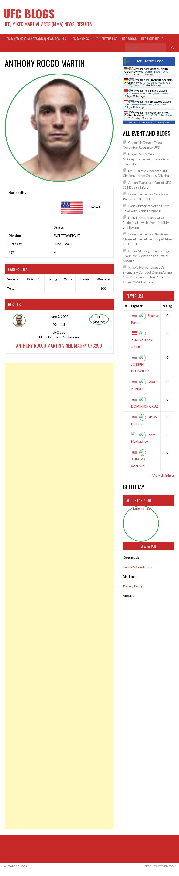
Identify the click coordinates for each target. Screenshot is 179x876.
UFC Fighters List (105, 38)
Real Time (147, 122)
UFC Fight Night (152, 38)
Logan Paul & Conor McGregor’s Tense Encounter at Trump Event (146, 159)
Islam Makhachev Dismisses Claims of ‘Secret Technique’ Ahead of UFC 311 (148, 239)
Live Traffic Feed (149, 61)
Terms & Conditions (137, 567)
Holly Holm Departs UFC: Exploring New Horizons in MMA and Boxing (146, 222)
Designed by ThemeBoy (160, 866)
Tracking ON (162, 122)
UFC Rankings (80, 38)
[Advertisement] (59, 596)
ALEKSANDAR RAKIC (142, 343)
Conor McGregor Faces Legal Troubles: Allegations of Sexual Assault (146, 256)
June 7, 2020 (59, 316)
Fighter (137, 306)
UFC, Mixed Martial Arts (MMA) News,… (148, 93)
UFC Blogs (28, 13)
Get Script (134, 122)
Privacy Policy (133, 586)
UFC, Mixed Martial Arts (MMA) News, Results (35, 38)
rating (167, 306)
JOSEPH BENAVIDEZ (140, 367)
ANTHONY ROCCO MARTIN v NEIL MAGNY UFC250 (59, 345)
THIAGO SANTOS (138, 462)
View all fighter (163, 475)
